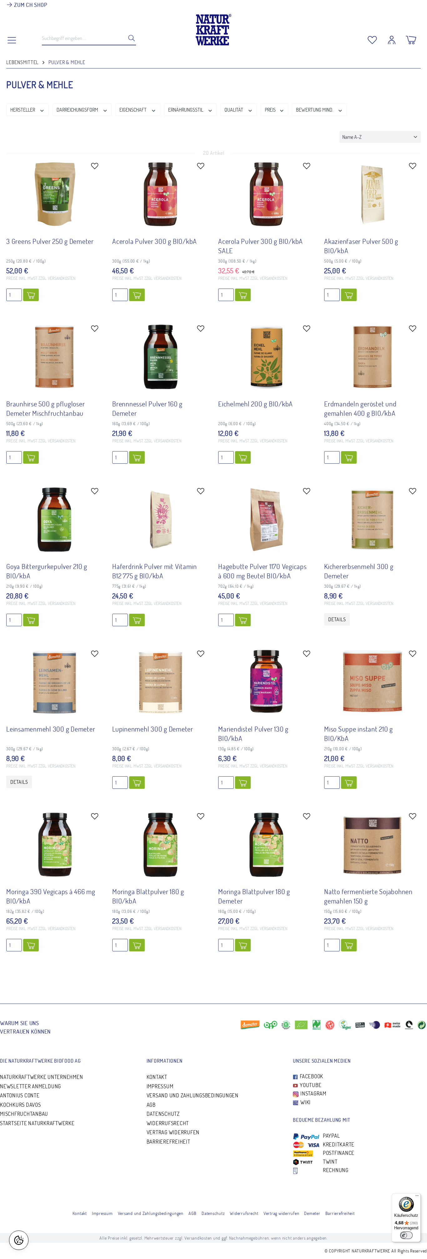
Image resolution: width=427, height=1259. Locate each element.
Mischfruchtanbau (24, 1113)
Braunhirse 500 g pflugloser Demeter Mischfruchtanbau (45, 408)
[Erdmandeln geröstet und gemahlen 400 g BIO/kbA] (372, 357)
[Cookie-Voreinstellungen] (18, 1240)
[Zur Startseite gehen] (213, 28)
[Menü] (417, 1197)
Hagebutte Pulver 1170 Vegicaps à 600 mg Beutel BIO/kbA (262, 571)
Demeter (312, 1213)
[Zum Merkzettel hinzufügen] (95, 165)
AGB (151, 1104)
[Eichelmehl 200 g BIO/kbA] (266, 357)
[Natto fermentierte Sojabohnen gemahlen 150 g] (372, 844)
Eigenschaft (133, 110)
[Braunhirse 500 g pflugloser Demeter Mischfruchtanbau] (54, 357)
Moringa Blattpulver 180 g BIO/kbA (148, 896)
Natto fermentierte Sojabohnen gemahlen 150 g (368, 896)
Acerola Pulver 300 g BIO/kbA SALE (260, 246)
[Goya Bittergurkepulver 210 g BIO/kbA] (54, 519)
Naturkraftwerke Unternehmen (41, 1077)
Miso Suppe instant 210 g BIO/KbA (358, 733)
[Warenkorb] (411, 38)
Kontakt (157, 1077)
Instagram (312, 1093)
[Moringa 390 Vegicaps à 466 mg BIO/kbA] (54, 844)
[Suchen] (129, 38)
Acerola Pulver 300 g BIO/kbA (154, 241)
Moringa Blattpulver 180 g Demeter (254, 896)
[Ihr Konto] (391, 38)
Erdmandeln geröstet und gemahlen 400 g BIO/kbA (360, 408)
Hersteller (23, 110)
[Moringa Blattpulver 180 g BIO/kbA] (160, 844)
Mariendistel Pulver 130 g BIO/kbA (253, 733)
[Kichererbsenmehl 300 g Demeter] (372, 519)
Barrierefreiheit (168, 1141)
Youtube (310, 1085)
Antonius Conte (20, 1095)
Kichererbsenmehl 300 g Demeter (359, 571)
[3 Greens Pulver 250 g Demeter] (54, 194)
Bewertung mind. (315, 110)
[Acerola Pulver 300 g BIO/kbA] (160, 194)
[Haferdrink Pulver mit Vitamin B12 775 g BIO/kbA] (160, 519)
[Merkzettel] (372, 38)
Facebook (311, 1076)
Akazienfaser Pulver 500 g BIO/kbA (361, 246)
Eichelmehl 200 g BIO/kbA (255, 403)
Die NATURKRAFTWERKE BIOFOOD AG (40, 1061)
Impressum (160, 1086)
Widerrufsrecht (168, 1123)
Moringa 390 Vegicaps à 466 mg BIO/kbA (50, 896)
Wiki (305, 1102)
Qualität (234, 110)
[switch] (406, 1235)
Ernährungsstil (186, 110)
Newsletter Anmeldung (30, 1086)
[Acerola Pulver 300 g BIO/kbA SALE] (266, 194)
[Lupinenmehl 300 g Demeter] (160, 682)
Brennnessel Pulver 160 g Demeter (147, 408)
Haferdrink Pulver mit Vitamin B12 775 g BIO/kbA (154, 571)
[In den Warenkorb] (31, 295)
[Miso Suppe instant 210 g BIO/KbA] (372, 682)
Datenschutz (163, 1113)
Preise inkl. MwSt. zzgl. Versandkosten (40, 278)
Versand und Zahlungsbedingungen (193, 1095)
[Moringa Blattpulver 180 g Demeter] (266, 844)
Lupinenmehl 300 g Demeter (152, 728)
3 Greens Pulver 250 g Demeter (50, 241)
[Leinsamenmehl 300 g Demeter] (54, 682)
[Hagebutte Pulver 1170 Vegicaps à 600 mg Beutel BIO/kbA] (266, 519)
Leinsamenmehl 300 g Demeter (50, 728)
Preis (271, 110)
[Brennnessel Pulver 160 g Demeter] (160, 357)
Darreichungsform (78, 110)
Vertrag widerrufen (173, 1132)
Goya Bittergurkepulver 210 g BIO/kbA (46, 571)
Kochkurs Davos (20, 1104)
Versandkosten (198, 1238)
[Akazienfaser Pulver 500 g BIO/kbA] (372, 194)
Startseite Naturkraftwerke (37, 1123)
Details (337, 619)
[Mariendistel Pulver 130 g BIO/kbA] (266, 682)
